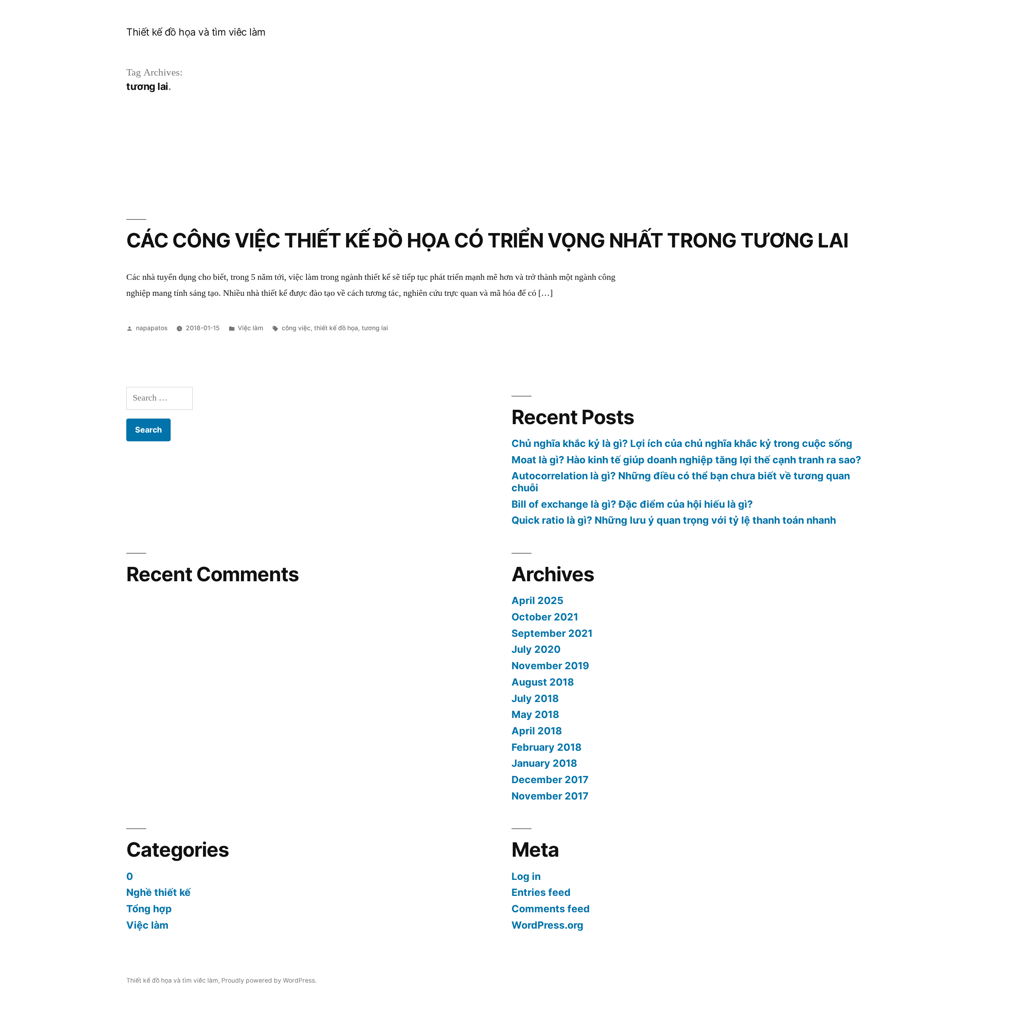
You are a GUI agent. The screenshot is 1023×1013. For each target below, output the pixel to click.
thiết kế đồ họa (336, 328)
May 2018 (535, 714)
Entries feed (541, 892)
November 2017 (550, 796)
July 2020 (536, 649)
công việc (296, 328)
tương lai (375, 328)
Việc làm (250, 328)
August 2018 (543, 682)
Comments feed (551, 909)
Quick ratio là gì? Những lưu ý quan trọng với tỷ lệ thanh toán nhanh (674, 520)
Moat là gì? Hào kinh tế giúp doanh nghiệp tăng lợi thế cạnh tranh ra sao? (686, 460)
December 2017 (550, 780)
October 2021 (545, 617)
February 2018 (546, 747)
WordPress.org (547, 925)
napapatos (151, 328)
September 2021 (552, 633)
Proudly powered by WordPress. (268, 980)
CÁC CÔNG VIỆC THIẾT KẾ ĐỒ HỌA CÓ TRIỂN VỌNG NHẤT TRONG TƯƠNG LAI (487, 240)
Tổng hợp (149, 909)
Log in (526, 876)
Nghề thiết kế (158, 892)
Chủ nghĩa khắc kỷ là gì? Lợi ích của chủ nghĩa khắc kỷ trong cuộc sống (682, 443)
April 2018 (537, 731)
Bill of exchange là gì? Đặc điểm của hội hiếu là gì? (632, 504)
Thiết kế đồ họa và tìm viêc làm (196, 32)
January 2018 (544, 763)
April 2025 (537, 600)
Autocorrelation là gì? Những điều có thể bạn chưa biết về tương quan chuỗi (681, 482)
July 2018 (535, 698)
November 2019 (550, 666)
